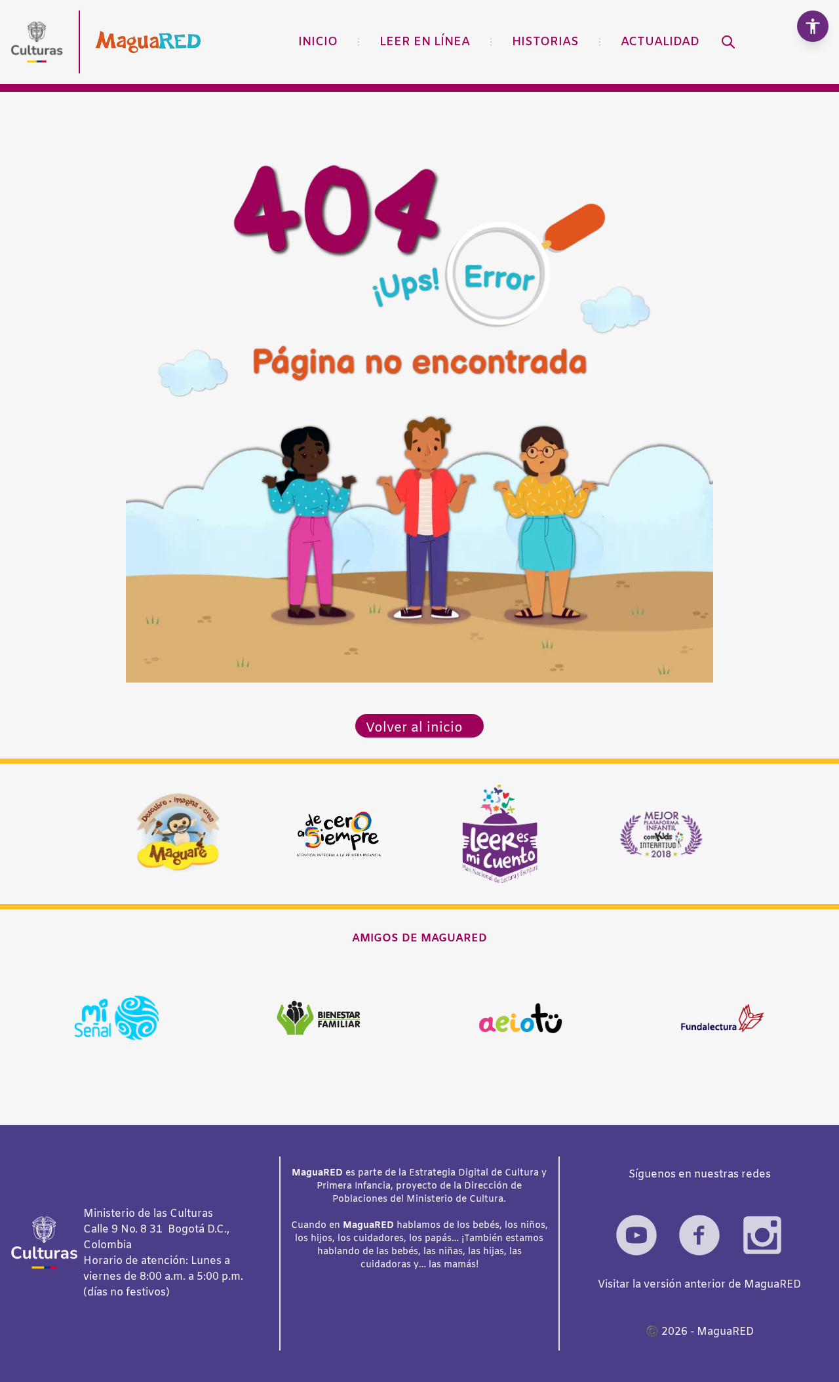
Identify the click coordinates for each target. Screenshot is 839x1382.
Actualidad (660, 42)
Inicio (318, 42)
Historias (545, 42)
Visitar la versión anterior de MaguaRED (699, 1285)
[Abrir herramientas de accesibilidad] (813, 26)
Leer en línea (425, 42)
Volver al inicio (414, 728)
